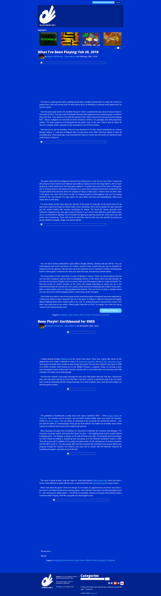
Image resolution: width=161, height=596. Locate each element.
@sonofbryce (70, 56)
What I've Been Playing (89, 315)
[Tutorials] (48, 39)
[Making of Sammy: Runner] (113, 39)
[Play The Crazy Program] (91, 39)
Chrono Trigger (53, 421)
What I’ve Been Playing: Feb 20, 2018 (68, 52)
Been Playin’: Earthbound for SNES (66, 321)
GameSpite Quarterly (87, 362)
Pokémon (43, 418)
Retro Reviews (67, 560)
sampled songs (99, 483)
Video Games (73, 315)
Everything (63, 315)
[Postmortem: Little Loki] (70, 39)
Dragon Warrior (113, 416)
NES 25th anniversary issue (110, 362)
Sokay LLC (94, 593)
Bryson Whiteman (55, 56)
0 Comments (104, 315)
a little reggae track (100, 480)
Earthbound (65, 359)
